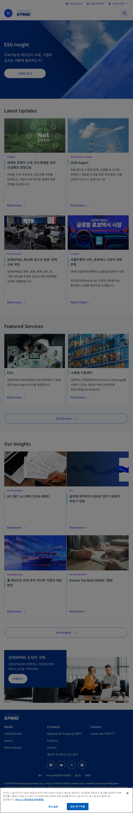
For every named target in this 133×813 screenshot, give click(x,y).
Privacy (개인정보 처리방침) (29, 799)
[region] (66, 800)
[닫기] (127, 793)
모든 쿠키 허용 (77, 806)
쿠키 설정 (53, 806)
